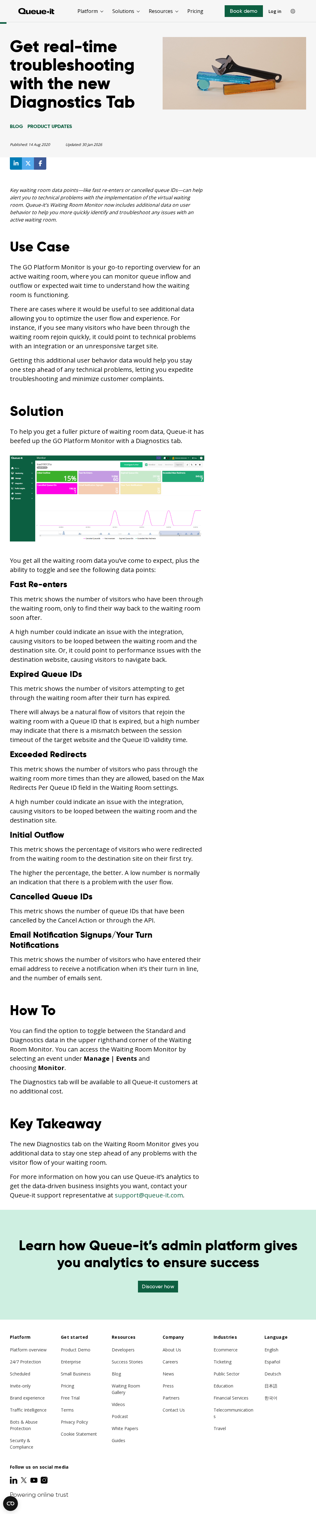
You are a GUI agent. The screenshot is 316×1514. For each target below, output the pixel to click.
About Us (172, 1350)
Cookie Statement (79, 1434)
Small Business (76, 1374)
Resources (161, 11)
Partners (171, 1398)
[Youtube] (34, 1480)
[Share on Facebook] (40, 163)
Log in (274, 11)
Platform (87, 11)
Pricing (195, 11)
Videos (118, 1404)
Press (168, 1386)
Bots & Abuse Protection (24, 1425)
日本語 (270, 1386)
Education (223, 1386)
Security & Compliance (21, 1443)
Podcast (120, 1416)
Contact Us (174, 1410)
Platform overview (28, 1350)
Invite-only (20, 1386)
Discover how (158, 1286)
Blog (16, 126)
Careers (170, 1362)
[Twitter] (24, 1480)
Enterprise (71, 1362)
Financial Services (231, 1398)
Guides (118, 1440)
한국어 (270, 1398)
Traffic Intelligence (28, 1410)
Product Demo (75, 1350)
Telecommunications (233, 1413)
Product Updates (49, 126)
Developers (123, 1350)
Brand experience (27, 1398)
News (168, 1374)
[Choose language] (293, 11)
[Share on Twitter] (28, 163)
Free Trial (70, 1398)
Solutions (123, 11)
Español (272, 1362)
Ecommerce (226, 1350)
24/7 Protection (25, 1362)
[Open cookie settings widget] (10, 1503)
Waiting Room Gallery (126, 1389)
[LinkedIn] (14, 1480)
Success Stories (127, 1362)
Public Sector (226, 1374)
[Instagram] (44, 1480)
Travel (220, 1428)
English (271, 1350)
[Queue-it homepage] (36, 11)
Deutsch (272, 1374)
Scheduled (20, 1374)
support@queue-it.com (149, 1195)
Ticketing (222, 1362)
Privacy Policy (74, 1422)
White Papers (125, 1428)
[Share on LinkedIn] (16, 163)
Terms (67, 1410)
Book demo (244, 11)
